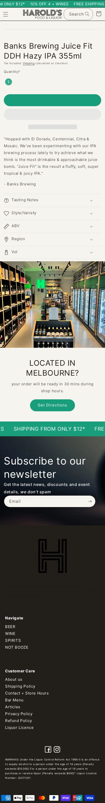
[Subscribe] (89, 501)
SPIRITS (13, 640)
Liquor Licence (19, 727)
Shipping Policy (20, 686)
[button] (52, 114)
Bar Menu (14, 700)
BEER (10, 626)
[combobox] (78, 14)
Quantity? (12, 72)
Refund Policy (18, 720)
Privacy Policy (18, 713)
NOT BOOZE (16, 647)
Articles (12, 706)
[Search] (87, 14)
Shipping (29, 63)
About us (13, 679)
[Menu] (5, 14)
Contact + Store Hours (27, 693)
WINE (10, 633)
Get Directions (52, 405)
